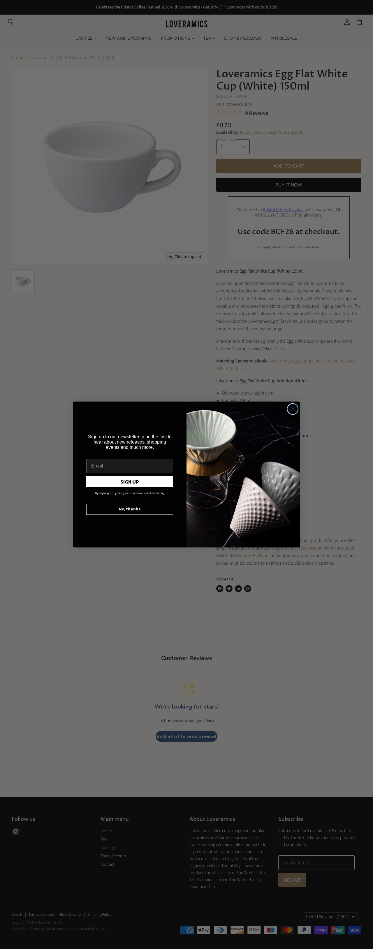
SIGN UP (129, 481)
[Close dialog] (293, 409)
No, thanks (130, 509)
